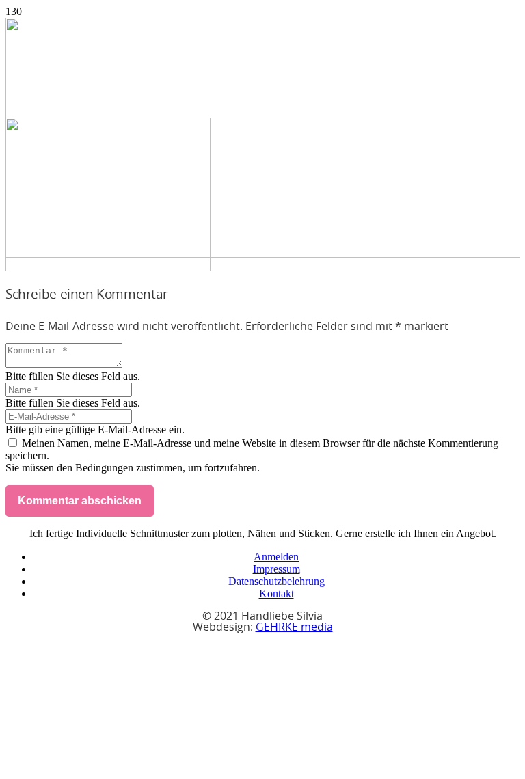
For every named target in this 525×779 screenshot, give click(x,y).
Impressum (276, 569)
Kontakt (276, 593)
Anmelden (276, 556)
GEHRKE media (294, 627)
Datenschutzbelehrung (276, 581)
